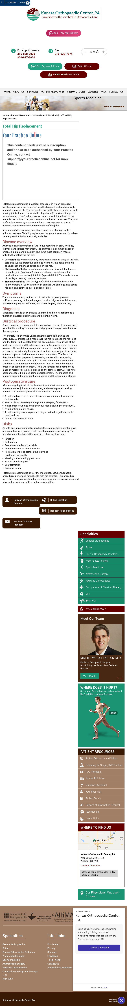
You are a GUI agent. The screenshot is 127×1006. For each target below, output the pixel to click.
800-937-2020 (26, 57)
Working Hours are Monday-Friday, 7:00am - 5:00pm (98, 873)
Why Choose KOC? (95, 608)
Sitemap (51, 952)
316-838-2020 (26, 54)
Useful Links (92, 818)
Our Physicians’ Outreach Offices (102, 894)
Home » (6, 115)
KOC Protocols (93, 771)
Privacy (51, 948)
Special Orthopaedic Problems (101, 554)
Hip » (59, 115)
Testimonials (92, 811)
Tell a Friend (53, 959)
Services (32, 91)
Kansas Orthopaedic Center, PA (98, 854)
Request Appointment (62, 510)
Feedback (52, 955)
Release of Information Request (26, 501)
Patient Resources (53, 91)
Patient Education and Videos (101, 758)
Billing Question (58, 499)
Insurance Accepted (96, 785)
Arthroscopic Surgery (96, 574)
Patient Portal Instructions (65, 74)
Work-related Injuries (96, 560)
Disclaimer (53, 944)
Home (7, 91)
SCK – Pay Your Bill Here (47, 66)
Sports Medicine (94, 567)
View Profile (89, 676)
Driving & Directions (90, 865)
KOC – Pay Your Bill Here (65, 32)
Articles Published (95, 778)
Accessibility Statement (59, 967)
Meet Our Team (92, 618)
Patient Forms (93, 798)
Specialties (89, 534)
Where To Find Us (96, 827)
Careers (93, 91)
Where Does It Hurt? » (44, 115)
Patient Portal (83, 66)
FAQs (104, 91)
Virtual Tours (76, 91)
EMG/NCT (90, 600)
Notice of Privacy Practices (23, 523)
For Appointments (28, 50)
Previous (118, 678)
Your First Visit (93, 791)
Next (121, 678)
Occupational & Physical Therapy (103, 587)
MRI (87, 594)
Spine (88, 547)
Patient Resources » (22, 115)
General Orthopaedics (97, 540)
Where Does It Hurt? (98, 687)
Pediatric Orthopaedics (97, 580)
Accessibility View (15, 3)
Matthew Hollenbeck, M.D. (100, 658)
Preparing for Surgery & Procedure (103, 765)
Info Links (56, 935)
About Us (19, 91)
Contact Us (116, 91)
